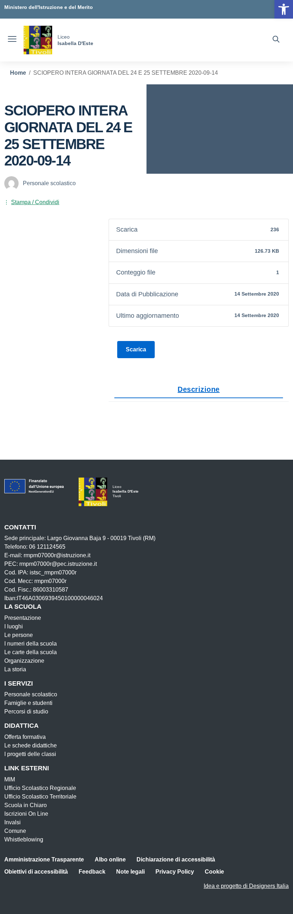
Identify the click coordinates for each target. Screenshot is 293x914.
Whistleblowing (23, 839)
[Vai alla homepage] (38, 40)
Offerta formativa (25, 737)
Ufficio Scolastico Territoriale (40, 797)
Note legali (130, 872)
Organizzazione (24, 661)
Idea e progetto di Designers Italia (246, 886)
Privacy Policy (174, 872)
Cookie (214, 872)
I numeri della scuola (30, 644)
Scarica (136, 349)
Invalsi (12, 822)
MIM (9, 779)
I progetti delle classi (30, 754)
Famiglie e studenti (28, 703)
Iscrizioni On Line (26, 814)
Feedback (92, 872)
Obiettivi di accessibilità (36, 872)
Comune (15, 831)
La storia (15, 669)
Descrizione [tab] (199, 389)
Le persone (18, 635)
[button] (283, 9)
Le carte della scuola (30, 652)
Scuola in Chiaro (25, 805)
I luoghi (13, 626)
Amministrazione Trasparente (44, 859)
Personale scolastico (30, 694)
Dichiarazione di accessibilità (175, 859)
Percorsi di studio (26, 711)
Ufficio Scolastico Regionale (40, 788)
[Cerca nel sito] (276, 40)
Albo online (110, 859)
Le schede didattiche (30, 745)
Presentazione (22, 618)
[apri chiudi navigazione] (12, 40)
